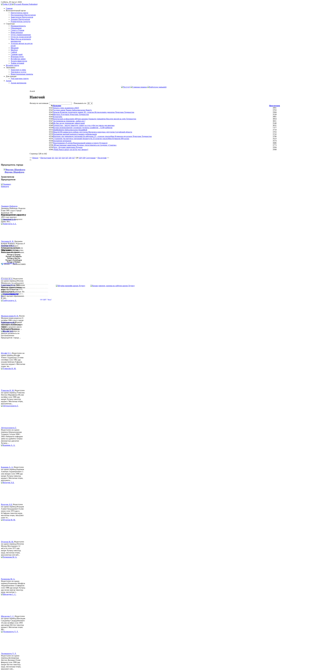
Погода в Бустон (13, 258)
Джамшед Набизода (9, 206)
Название (57, 106)
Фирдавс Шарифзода (14, 172)
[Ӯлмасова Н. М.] (10, 378)
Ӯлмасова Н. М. (8, 390)
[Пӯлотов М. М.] (10, 530)
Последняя (102, 158)
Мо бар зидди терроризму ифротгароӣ (69, 123)
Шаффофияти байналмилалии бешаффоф (70, 130)
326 (70, 158)
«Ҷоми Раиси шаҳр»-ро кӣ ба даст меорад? (70, 149)
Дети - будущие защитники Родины (68, 147)
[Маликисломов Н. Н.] (10, 304)
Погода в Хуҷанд (13, 255)
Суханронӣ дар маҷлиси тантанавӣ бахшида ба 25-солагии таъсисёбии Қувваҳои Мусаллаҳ (91, 139)
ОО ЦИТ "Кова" (46, 300)
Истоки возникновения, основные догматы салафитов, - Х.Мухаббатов (82, 128)
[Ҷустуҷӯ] (125, 87)
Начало (35, 158)
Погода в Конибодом (13, 260)
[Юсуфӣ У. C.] (10, 341)
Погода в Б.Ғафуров (14, 256)
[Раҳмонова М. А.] (10, 567)
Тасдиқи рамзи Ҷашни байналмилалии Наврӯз (72, 110)
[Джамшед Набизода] (10, 194)
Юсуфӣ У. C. (6, 353)
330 (83, 158)
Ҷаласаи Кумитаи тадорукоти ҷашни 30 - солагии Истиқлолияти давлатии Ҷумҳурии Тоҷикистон (93, 112)
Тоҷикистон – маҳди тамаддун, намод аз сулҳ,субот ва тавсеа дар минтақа (83, 125)
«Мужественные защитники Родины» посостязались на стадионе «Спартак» (85, 145)
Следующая (90, 158)
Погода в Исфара (13, 262)
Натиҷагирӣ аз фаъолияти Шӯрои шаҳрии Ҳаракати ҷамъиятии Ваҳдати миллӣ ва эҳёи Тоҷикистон (94, 119)
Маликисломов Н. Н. (10, 316)
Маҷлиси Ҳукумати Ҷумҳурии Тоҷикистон (71, 114)
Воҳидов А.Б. (7, 504)
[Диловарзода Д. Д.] (10, 641)
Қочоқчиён (57, 117)
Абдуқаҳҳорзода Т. (8, 428)
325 (66, 158)
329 (80, 158)
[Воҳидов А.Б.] (10, 492)
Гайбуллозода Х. (8, 322)
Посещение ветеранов (62, 141)
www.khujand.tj (11, 294)
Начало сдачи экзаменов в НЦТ (66, 108)
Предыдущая (45, 158)
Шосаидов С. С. (8, 616)
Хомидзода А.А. (8, 246)
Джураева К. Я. (7, 241)
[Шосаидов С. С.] (10, 604)
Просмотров (274, 106)
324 (63, 158)
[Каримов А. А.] (10, 455)
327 (73, 158)
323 (59, 158)
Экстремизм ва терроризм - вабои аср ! (69, 121)
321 (53, 158)
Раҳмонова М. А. (8, 579)
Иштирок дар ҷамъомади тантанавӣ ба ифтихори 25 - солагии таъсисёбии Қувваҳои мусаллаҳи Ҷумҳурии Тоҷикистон (102, 136)
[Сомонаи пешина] (138, 87)
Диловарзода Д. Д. (8, 653)
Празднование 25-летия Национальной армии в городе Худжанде (80, 143)
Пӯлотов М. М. (7, 542)
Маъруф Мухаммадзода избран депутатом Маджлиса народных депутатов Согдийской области (92, 132)
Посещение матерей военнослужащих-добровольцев (75, 134)
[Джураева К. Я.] (10, 229)
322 (56, 158)
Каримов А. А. (7, 467)
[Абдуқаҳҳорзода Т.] (10, 416)
